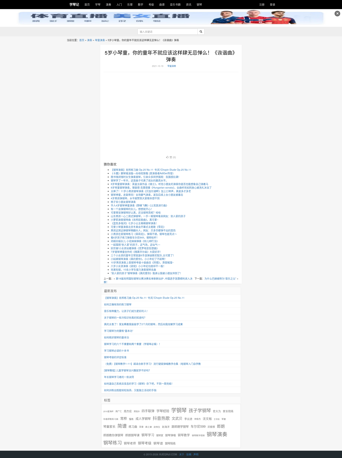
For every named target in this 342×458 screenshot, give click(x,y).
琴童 (224, 419)
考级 (151, 4)
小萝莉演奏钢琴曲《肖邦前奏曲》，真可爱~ (134, 219)
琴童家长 (109, 426)
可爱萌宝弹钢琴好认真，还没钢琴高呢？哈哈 (136, 212)
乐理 (130, 4)
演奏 (108, 4)
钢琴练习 (112, 442)
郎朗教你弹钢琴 (113, 435)
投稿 (188, 454)
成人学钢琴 (143, 418)
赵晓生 (157, 426)
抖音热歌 (161, 418)
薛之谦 (148, 426)
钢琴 (199, 4)
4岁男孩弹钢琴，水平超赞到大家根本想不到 (135, 198)
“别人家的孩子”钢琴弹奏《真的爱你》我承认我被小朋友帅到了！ (146, 273)
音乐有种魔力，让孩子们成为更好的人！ (126, 311)
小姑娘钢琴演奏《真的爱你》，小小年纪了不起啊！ (139, 259)
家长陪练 (228, 411)
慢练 (131, 419)
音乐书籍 (175, 4)
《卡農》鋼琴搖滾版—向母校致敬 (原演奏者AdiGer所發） (143, 173)
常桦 (123, 418)
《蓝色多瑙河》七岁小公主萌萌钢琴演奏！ (134, 223)
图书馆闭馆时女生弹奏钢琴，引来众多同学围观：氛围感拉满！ (146, 177)
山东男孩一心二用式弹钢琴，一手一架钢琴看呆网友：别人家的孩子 (148, 216)
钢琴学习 (147, 435)
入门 (119, 4)
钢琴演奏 (217, 434)
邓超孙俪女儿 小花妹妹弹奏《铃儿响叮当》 (135, 241)
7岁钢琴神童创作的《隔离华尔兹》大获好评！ (136, 251)
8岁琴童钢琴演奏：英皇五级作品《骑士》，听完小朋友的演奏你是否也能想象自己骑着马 (159, 184)
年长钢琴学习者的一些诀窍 (119, 377)
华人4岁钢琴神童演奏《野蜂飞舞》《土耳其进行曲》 (139, 205)
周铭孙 (137, 411)
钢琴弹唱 (170, 435)
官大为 (217, 411)
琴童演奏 (100, 40)
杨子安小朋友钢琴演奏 (123, 201)
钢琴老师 (130, 443)
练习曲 (133, 426)
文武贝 (177, 418)
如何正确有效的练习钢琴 (117, 304)
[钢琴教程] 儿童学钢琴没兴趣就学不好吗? (127, 370)
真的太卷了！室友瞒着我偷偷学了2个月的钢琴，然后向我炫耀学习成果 (143, 324)
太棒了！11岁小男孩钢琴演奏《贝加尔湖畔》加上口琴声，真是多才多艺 (151, 191)
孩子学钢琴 (200, 410)
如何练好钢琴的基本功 (116, 337)
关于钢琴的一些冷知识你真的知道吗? (124, 317)
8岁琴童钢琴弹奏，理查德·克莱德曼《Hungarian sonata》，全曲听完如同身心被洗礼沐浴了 (161, 187)
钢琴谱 (158, 443)
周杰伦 (128, 411)
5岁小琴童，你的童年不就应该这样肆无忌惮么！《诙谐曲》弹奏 (171, 56)
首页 (87, 4)
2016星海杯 (108, 411)
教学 (140, 4)
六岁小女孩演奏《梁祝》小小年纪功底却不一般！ (138, 266)
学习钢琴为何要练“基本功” (118, 330)
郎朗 (221, 426)
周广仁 (118, 411)
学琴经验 (162, 410)
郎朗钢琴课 (132, 435)
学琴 (97, 4)
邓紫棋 (211, 426)
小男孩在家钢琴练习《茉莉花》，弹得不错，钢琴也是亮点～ (144, 234)
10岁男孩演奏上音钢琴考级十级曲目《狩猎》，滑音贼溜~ (142, 262)
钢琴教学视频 (198, 435)
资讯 (188, 4)
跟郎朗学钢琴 (180, 426)
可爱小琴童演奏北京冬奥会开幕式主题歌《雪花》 (138, 226)
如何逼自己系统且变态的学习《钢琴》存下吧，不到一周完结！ (139, 383)
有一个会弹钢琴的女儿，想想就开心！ (132, 209)
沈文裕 (207, 418)
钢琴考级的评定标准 (115, 357)
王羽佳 (217, 419)
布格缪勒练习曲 (110, 419)
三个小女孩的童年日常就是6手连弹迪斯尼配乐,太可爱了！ (143, 255)
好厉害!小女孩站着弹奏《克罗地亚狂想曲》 (135, 248)
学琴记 (74, 4)
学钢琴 (179, 410)
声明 (195, 454)
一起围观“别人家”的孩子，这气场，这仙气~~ (135, 244)
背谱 (141, 426)
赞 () (173, 157)
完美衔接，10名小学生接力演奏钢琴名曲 (133, 269)
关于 (181, 454)
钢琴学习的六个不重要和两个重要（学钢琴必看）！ (132, 344)
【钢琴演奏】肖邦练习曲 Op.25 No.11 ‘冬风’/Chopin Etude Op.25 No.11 (151, 169)
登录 (272, 4)
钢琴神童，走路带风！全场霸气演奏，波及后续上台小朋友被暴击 (147, 194)
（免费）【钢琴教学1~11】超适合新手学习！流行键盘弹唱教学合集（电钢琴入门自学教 (152, 363)
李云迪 (188, 419)
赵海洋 (166, 426)
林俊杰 (197, 418)
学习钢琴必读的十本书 (116, 350)
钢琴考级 (144, 443)
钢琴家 (159, 435)
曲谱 (162, 4)
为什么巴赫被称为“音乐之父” (220, 278)
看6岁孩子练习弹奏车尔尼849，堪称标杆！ (135, 237)
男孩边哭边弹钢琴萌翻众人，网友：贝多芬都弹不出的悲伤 (143, 230)
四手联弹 (148, 411)
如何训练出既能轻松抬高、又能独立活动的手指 (130, 390)
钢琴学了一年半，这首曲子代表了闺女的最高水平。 (139, 180)
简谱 (122, 426)
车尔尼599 (198, 426)
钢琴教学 (184, 435)
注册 (262, 4)
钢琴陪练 (170, 443)
